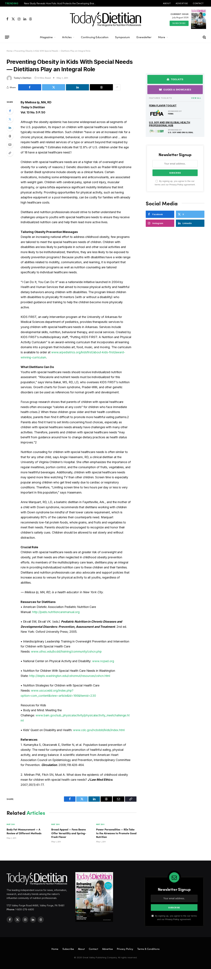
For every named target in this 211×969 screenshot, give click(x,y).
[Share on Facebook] (29, 87)
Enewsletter (143, 37)
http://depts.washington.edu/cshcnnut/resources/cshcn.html (69, 676)
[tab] (175, 79)
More (161, 37)
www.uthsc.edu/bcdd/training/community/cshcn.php (66, 651)
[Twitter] (10, 119)
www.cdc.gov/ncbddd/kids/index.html (99, 730)
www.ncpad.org (103, 661)
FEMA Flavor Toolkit (163, 105)
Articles (67, 37)
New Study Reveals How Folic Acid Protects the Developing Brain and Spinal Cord (61, 3)
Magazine (46, 37)
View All (196, 98)
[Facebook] (10, 110)
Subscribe (179, 23)
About (167, 3)
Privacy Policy (176, 184)
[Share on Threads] (101, 87)
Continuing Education (94, 37)
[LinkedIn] (10, 127)
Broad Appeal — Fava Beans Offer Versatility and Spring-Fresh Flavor (68, 833)
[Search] (204, 37)
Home (9, 50)
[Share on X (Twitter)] (53, 87)
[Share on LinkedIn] (77, 87)
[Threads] (10, 136)
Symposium (122, 37)
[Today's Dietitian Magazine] (105, 19)
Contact (198, 3)
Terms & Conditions (148, 948)
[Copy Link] (10, 153)
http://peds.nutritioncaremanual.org (56, 612)
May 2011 (11, 824)
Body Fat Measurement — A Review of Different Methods (24, 831)
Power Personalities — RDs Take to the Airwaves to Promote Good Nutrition (116, 833)
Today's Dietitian (22, 77)
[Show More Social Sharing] (117, 87)
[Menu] (7, 37)
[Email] (10, 144)
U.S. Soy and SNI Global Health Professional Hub (169, 124)
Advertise (182, 3)
